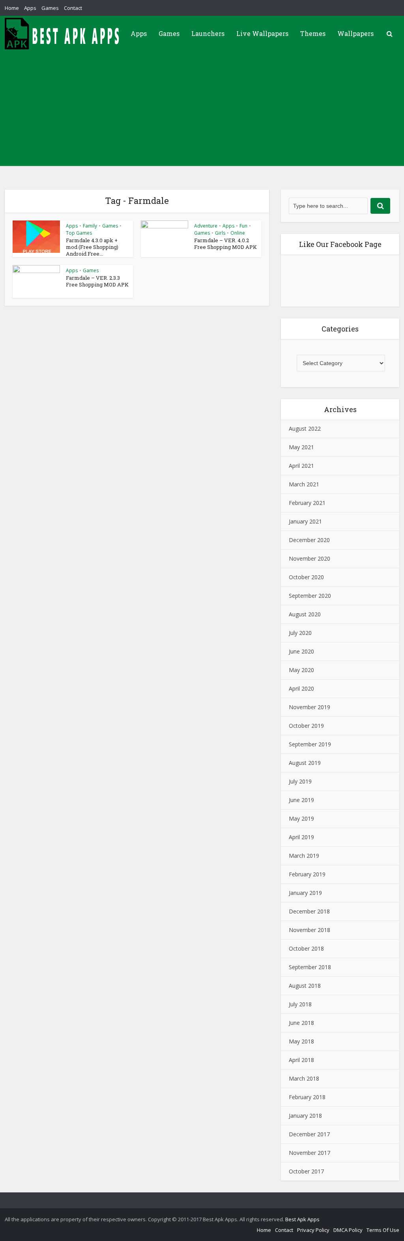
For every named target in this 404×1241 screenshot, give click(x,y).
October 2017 (306, 1171)
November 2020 (309, 558)
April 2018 (301, 1060)
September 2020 (310, 595)
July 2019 (300, 781)
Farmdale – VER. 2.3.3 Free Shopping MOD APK (97, 281)
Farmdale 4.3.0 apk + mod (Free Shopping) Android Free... (92, 247)
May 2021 (301, 447)
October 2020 (306, 577)
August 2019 (305, 762)
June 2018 (301, 1022)
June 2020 (301, 651)
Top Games (79, 233)
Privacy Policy (313, 1229)
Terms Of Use (383, 1229)
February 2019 (307, 874)
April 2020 (301, 688)
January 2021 (305, 521)
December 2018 (309, 911)
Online (237, 233)
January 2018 (305, 1115)
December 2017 (309, 1134)
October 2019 (306, 725)
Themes (312, 33)
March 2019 (304, 855)
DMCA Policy (348, 1229)
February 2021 (307, 503)
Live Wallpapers (262, 33)
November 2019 (309, 707)
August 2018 (305, 985)
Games (50, 7)
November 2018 (309, 930)
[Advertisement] (202, 110)
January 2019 (305, 892)
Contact (73, 7)
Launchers (207, 33)
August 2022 (305, 428)
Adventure (205, 225)
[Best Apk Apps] (64, 33)
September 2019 (310, 744)
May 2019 (301, 818)
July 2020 (300, 633)
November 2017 (309, 1152)
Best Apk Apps (302, 1219)
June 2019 (301, 800)
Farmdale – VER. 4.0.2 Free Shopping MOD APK (225, 243)
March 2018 (304, 1078)
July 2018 (300, 1004)
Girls (220, 233)
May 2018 (301, 1041)
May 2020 (301, 670)
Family (90, 225)
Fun (243, 225)
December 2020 (309, 540)
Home (12, 7)
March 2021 (304, 484)
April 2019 (301, 837)
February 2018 (307, 1097)
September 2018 (310, 967)
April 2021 (301, 465)
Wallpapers (355, 33)
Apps (30, 7)
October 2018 (306, 948)
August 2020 (305, 614)
